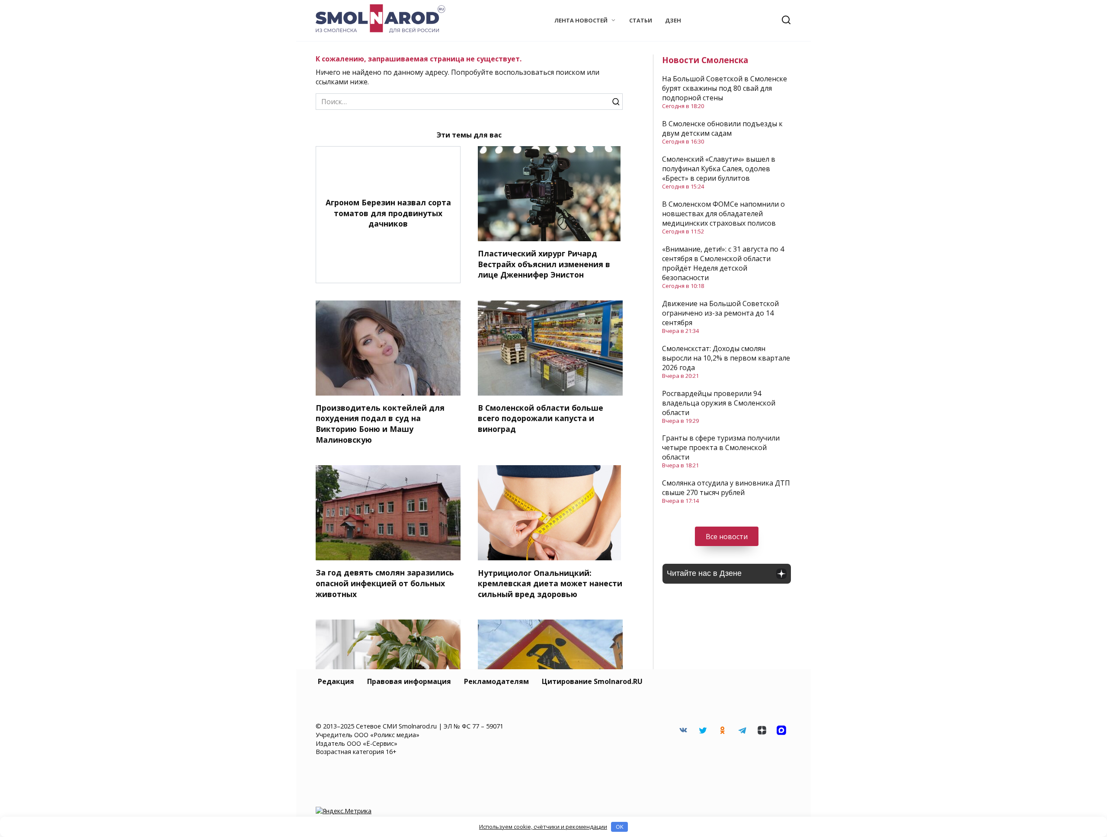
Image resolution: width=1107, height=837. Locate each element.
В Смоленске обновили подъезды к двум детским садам (722, 128)
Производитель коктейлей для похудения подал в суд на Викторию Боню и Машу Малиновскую (380, 424)
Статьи (640, 20)
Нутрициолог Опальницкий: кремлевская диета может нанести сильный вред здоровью (550, 583)
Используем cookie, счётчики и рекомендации (543, 827)
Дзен (673, 20)
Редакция (336, 681)
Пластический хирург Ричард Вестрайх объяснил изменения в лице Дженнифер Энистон (544, 264)
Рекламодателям (496, 681)
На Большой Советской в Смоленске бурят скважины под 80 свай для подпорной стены (724, 88)
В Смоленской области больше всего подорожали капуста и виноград (540, 418)
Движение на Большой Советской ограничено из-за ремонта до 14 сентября (720, 313)
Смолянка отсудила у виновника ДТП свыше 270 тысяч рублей (726, 487)
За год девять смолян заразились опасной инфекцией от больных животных (385, 583)
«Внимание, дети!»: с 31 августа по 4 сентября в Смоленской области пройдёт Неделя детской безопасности (723, 263)
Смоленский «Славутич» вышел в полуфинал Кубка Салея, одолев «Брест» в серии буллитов (718, 168)
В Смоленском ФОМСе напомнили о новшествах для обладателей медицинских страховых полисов (723, 213)
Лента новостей (581, 20)
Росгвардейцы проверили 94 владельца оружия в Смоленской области (718, 403)
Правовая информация (409, 681)
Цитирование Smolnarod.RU (592, 681)
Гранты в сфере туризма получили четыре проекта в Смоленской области (721, 447)
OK (620, 827)
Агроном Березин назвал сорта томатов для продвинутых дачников (388, 213)
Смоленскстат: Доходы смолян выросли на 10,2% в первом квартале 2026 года (726, 358)
